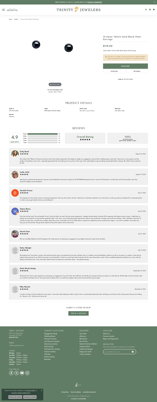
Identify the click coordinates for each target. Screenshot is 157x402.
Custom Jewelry (108, 336)
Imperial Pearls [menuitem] (85, 346)
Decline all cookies (15, 397)
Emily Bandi (24, 151)
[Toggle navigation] (3, 10)
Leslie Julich (24, 172)
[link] (12, 9)
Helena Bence (25, 209)
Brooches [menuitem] (47, 359)
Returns (137, 71)
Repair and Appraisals (110, 339)
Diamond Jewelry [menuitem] (50, 339)
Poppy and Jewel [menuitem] (85, 351)
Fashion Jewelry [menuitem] (50, 351)
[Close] (154, 2)
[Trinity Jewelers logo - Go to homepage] (78, 9)
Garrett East (25, 231)
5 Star (25, 134)
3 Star (25, 138)
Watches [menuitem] (47, 354)
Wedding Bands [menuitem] (49, 336)
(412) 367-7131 (55, 92)
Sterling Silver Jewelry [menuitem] (52, 349)
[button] (146, 9)
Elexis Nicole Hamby (28, 268)
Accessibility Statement (89, 392)
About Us (106, 333)
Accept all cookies (30, 397)
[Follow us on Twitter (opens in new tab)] (16, 373)
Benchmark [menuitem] (83, 339)
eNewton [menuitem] (83, 336)
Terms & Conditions (76, 392)
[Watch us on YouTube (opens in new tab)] (22, 373)
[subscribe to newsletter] (133, 352)
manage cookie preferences (20, 393)
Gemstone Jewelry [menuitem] (50, 344)
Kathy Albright (25, 248)
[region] (55, 55)
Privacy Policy (64, 392)
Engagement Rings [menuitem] (50, 333)
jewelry (16, 19)
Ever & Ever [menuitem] (84, 341)
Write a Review (78, 313)
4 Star (25, 136)
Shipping (114, 71)
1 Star (25, 142)
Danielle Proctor (26, 190)
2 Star (25, 140)
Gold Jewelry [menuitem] (49, 346)
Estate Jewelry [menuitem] (49, 357)
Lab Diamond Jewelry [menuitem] (51, 341)
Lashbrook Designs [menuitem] (86, 349)
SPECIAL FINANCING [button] (95, 2)
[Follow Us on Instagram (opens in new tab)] (27, 373)
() (59, 134)
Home (10, 19)
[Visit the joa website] (78, 384)
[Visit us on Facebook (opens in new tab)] (11, 373)
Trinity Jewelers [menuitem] (85, 354)
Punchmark (82, 399)
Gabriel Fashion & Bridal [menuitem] (88, 344)
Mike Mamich (25, 287)
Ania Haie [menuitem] (83, 333)
